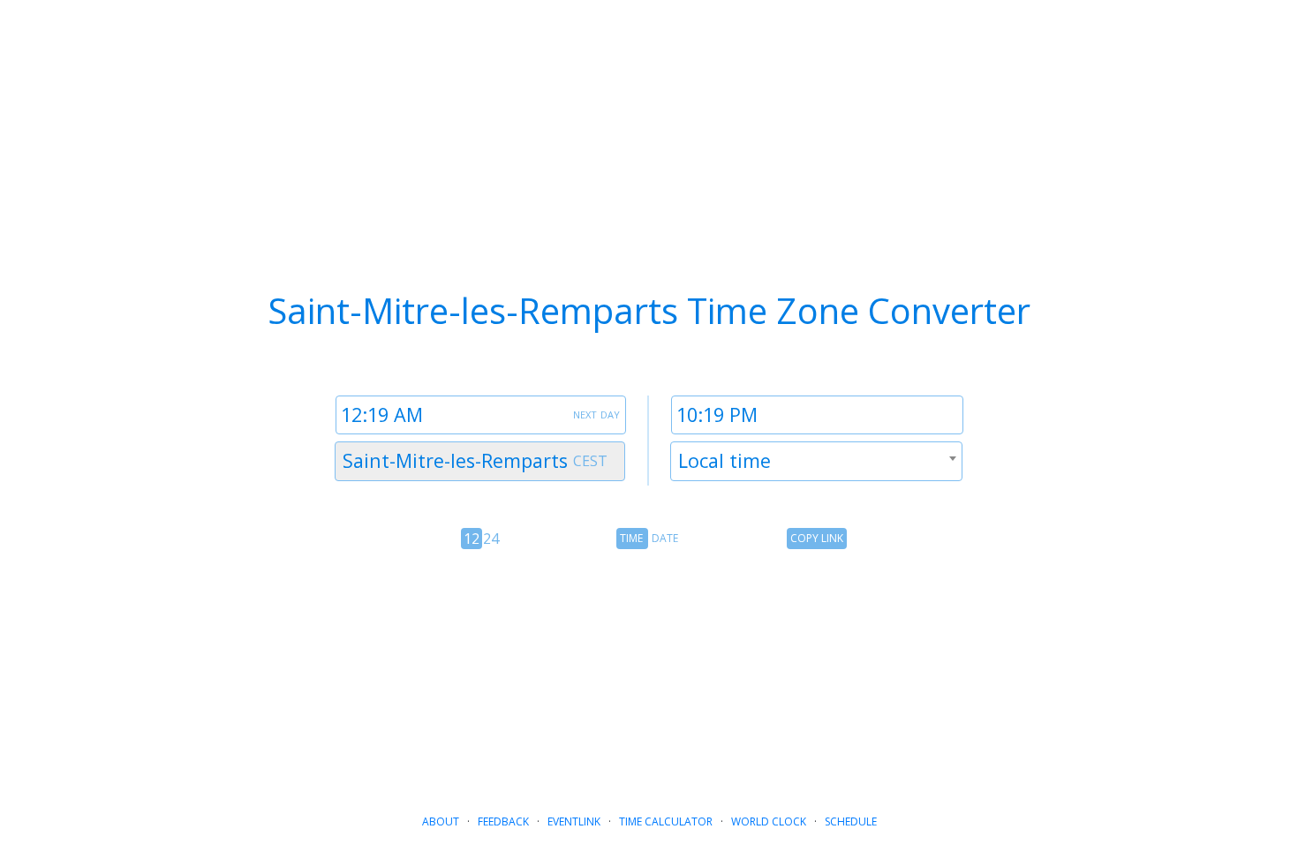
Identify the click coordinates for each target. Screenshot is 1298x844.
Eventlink (573, 821)
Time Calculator (666, 821)
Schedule (851, 821)
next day (596, 413)
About (440, 821)
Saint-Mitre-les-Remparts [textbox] (455, 460)
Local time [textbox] (724, 460)
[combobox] (480, 461)
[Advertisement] (649, 674)
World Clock (768, 821)
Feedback (503, 821)
